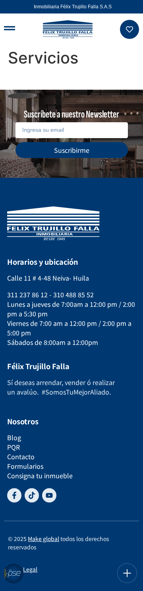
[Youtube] (49, 495)
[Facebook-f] (14, 495)
